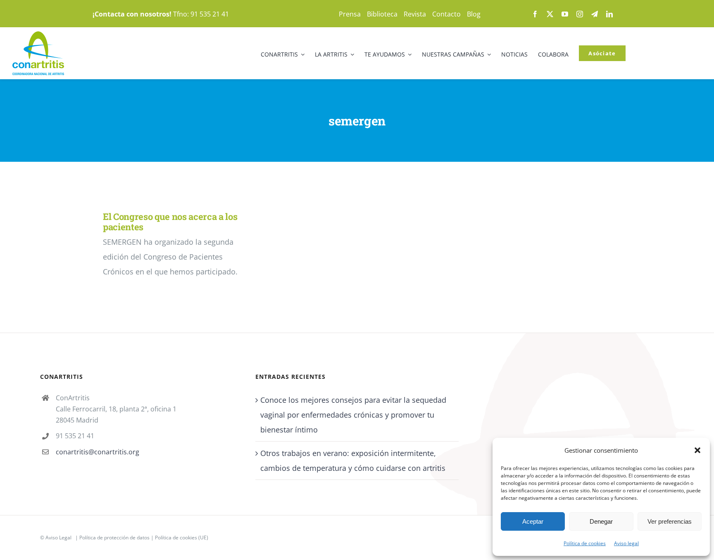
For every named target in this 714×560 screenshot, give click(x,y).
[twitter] (550, 14)
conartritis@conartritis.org (97, 451)
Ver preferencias (669, 521)
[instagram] (579, 14)
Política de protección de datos (114, 537)
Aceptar (532, 521)
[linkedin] (609, 14)
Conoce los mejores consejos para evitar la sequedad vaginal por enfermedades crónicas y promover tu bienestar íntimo (353, 415)
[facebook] (535, 14)
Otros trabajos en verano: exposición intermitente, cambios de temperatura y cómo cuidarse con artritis (352, 460)
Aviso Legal (58, 537)
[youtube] (565, 14)
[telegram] (594, 14)
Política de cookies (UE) (181, 537)
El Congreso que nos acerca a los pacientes (170, 221)
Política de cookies (585, 543)
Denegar (601, 521)
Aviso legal (626, 543)
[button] (697, 450)
